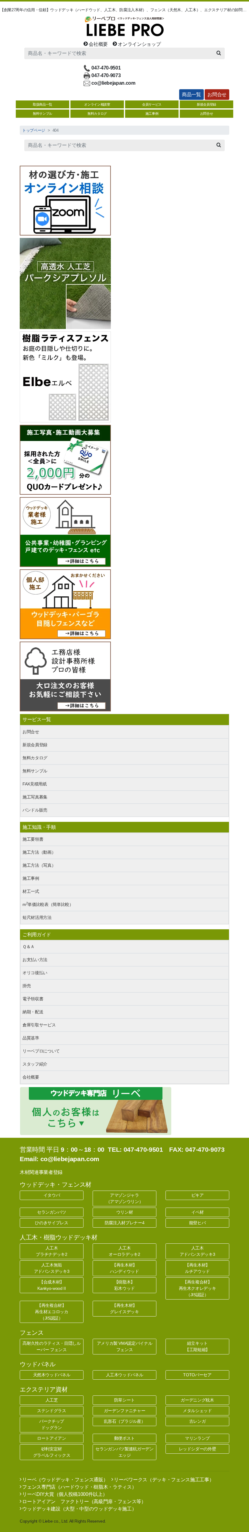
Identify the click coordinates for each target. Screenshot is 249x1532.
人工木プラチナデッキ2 (51, 1251)
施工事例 (152, 113)
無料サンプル (42, 113)
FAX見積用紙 (34, 783)
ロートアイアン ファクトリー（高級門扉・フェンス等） (83, 1501)
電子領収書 (32, 998)
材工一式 (30, 891)
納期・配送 (32, 1011)
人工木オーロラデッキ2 (124, 1251)
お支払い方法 (34, 959)
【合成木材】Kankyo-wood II (51, 1285)
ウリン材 (124, 1212)
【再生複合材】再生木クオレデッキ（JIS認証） (197, 1288)
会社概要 (98, 44)
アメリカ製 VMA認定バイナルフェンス (124, 1346)
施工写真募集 (34, 797)
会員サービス (152, 104)
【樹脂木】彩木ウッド (124, 1285)
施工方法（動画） (39, 852)
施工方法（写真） (39, 865)
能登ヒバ (197, 1222)
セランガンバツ (51, 1212)
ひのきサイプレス (51, 1222)
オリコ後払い (34, 972)
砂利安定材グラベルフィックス (51, 1452)
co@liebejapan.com (113, 83)
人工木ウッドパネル (124, 1374)
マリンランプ (197, 1438)
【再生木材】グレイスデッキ (124, 1308)
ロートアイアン (51, 1438)
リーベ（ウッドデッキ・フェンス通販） (64, 1479)
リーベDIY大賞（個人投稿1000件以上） (64, 1494)
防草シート (124, 1400)
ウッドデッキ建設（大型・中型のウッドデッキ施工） (78, 1508)
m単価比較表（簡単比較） (47, 904)
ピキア (197, 1195)
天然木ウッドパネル (51, 1374)
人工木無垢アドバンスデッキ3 (52, 1268)
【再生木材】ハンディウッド (124, 1268)
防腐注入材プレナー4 (125, 1222)
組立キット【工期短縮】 (197, 1346)
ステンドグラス (51, 1410)
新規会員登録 (206, 104)
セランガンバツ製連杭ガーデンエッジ (124, 1452)
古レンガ (197, 1421)
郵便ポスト (124, 1438)
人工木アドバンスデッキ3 (197, 1251)
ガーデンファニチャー (124, 1410)
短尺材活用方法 (37, 917)
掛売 (26, 985)
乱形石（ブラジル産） (124, 1421)
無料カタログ (97, 113)
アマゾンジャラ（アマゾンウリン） (124, 1198)
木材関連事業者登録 (41, 1172)
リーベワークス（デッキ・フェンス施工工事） (163, 1479)
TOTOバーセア (197, 1374)
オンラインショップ (139, 44)
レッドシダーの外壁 (197, 1448)
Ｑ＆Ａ (28, 946)
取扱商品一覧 (42, 104)
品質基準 (30, 1037)
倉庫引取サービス (39, 1024)
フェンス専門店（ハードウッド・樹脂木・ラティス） (78, 1487)
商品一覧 (191, 94)
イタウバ (51, 1195)
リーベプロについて (41, 1051)
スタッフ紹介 (34, 1064)
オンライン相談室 (97, 104)
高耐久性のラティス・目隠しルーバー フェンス (51, 1346)
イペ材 (197, 1212)
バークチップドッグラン (51, 1424)
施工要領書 (32, 839)
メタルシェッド (197, 1410)
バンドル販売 (34, 810)
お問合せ (217, 94)
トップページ (33, 130)
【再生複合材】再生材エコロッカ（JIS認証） (51, 1311)
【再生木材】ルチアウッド (197, 1268)
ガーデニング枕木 (197, 1400)
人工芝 (52, 1400)
